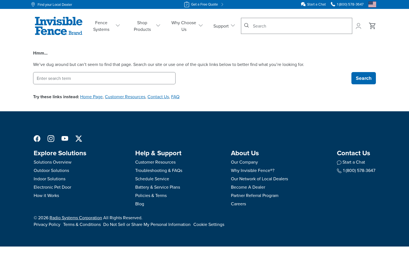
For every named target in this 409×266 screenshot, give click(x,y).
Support (221, 26)
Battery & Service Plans (157, 187)
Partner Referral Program (255, 195)
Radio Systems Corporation (76, 218)
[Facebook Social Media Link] (37, 138)
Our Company (244, 162)
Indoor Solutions (49, 179)
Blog (139, 204)
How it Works (46, 195)
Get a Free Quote (204, 4)
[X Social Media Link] (78, 138)
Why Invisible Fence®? (252, 170)
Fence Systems (101, 25)
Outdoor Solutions (51, 170)
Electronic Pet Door (52, 187)
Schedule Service (152, 179)
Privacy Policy (47, 224)
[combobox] (296, 26)
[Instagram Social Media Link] (51, 138)
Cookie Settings (208, 224)
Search (363, 78)
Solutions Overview (53, 162)
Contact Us (158, 96)
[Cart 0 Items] (372, 26)
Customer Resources (125, 96)
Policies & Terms (151, 195)
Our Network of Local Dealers (259, 179)
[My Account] (359, 26)
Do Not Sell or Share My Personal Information (147, 224)
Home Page (91, 96)
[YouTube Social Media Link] (64, 138)
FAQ (175, 96)
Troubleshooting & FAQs (158, 170)
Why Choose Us (183, 25)
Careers (238, 204)
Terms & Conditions (82, 224)
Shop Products (142, 25)
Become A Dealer (248, 187)
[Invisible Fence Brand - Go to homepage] (59, 25)
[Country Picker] (372, 4)
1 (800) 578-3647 (359, 170)
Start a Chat (316, 4)
